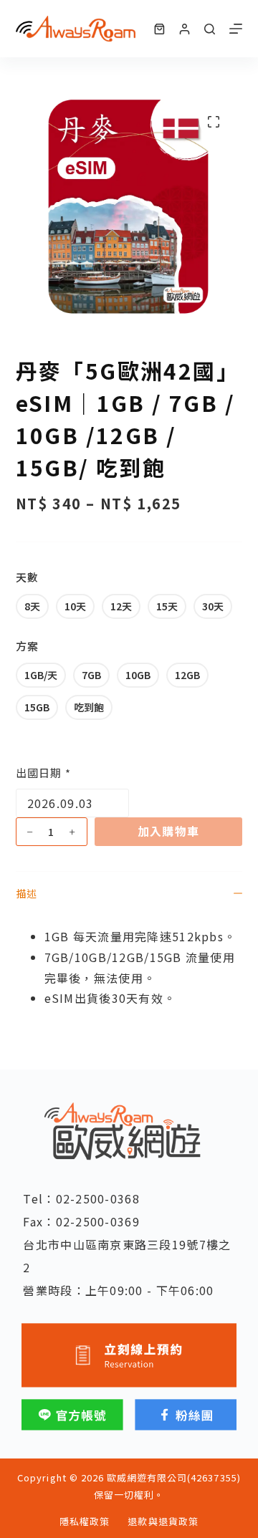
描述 (26, 893)
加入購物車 (168, 831)
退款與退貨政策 (163, 1522)
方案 (27, 645)
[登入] (184, 29)
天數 (27, 577)
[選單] (235, 28)
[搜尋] (209, 29)
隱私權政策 (84, 1522)
